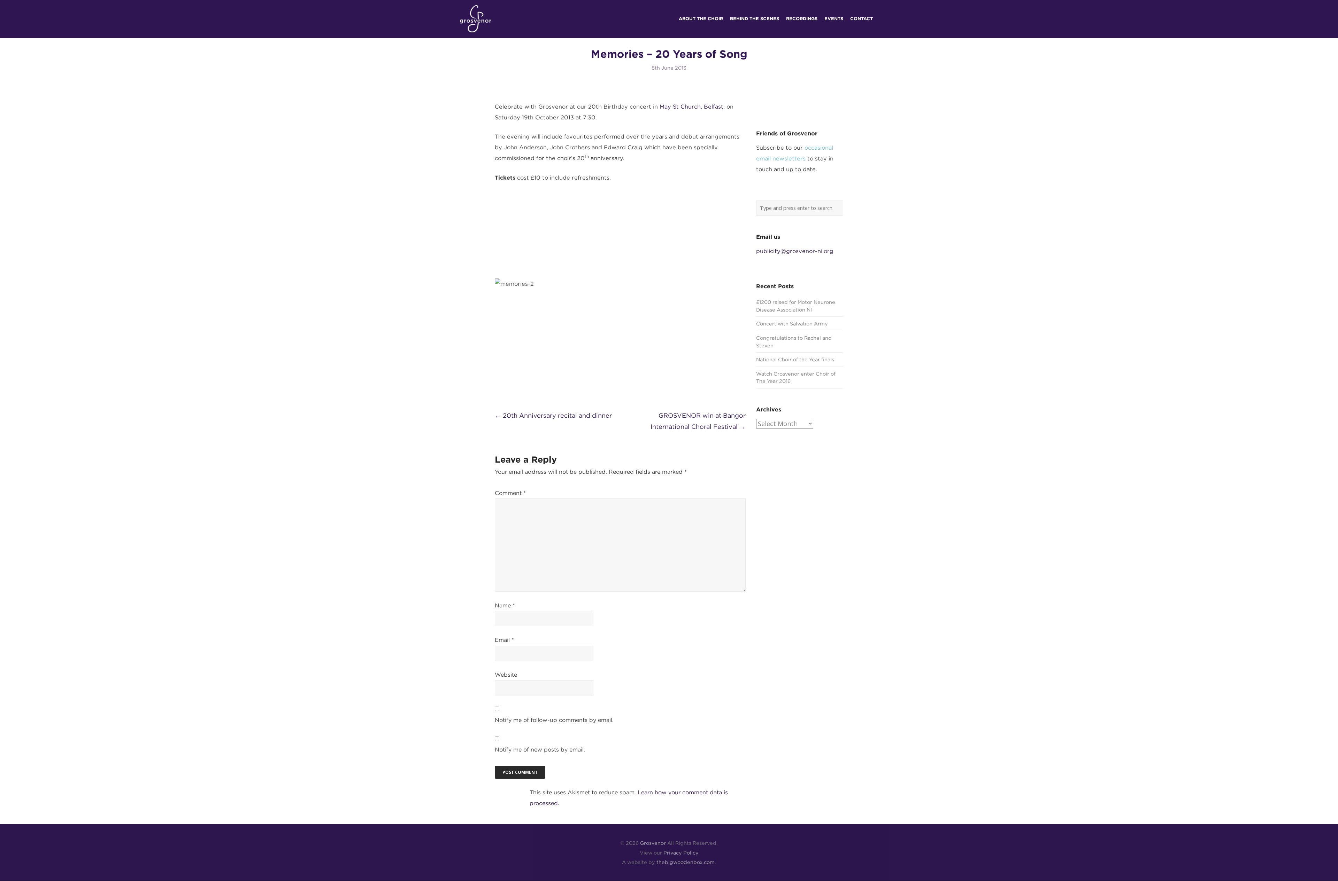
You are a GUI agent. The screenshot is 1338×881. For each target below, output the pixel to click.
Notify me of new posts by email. (540, 749)
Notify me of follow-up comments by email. (554, 720)
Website (506, 674)
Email (504, 640)
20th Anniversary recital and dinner (553, 415)
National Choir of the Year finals (795, 359)
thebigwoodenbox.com (685, 862)
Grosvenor (653, 843)
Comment (510, 493)
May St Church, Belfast (691, 106)
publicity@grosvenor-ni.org (794, 250)
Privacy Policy (681, 853)
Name (505, 605)
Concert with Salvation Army (792, 324)
